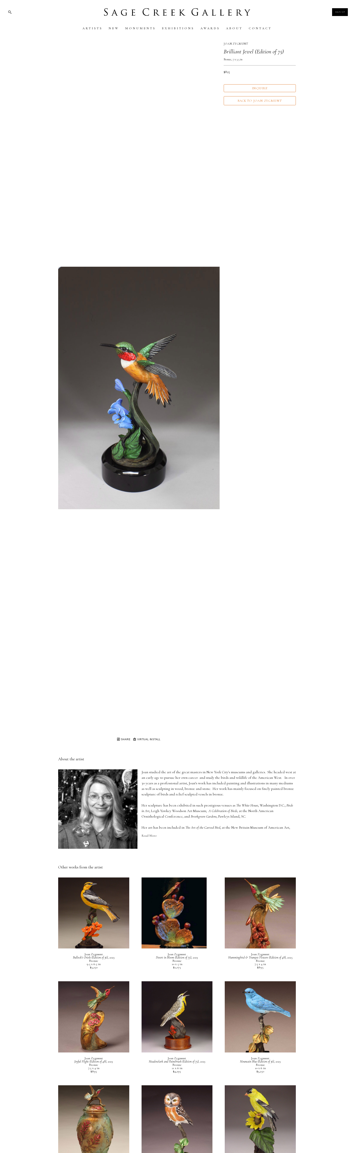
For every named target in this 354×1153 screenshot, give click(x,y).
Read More (149, 836)
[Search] (9, 12)
